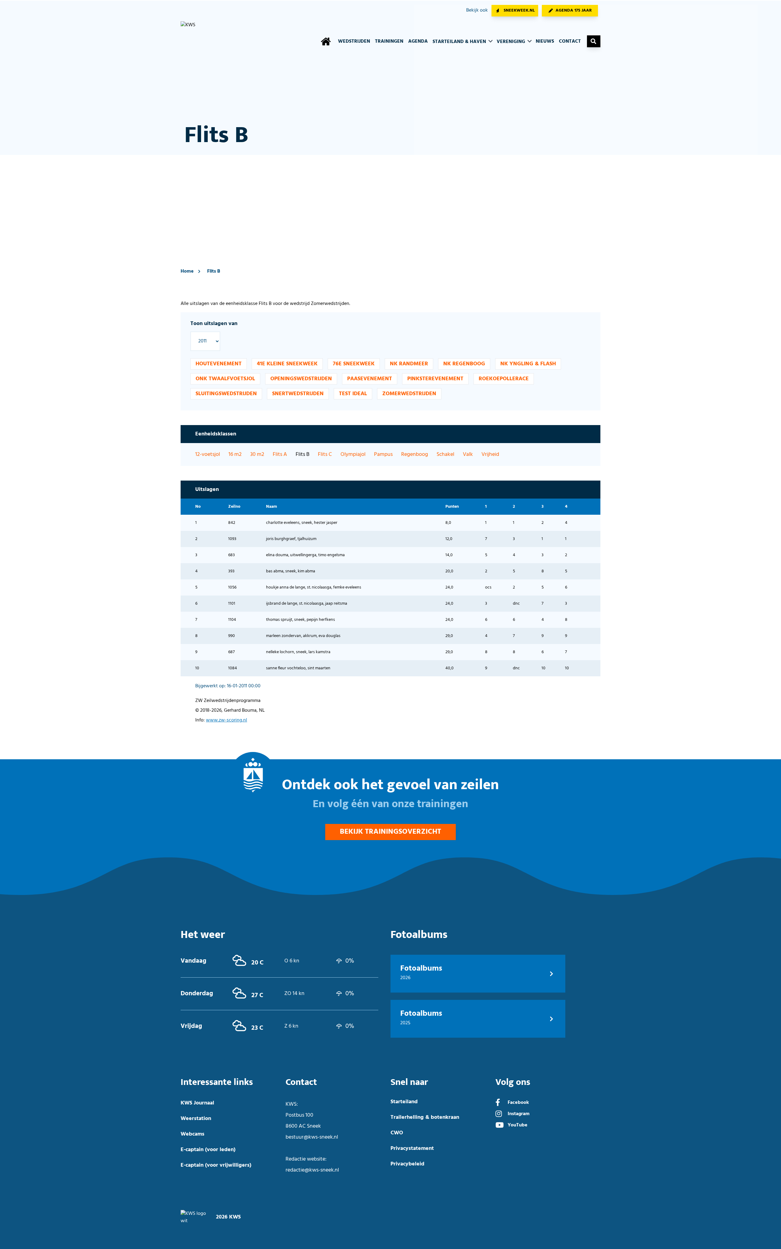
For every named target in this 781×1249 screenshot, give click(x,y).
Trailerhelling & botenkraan (424, 1117)
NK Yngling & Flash (528, 364)
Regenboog (414, 454)
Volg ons (512, 1082)
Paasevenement (369, 378)
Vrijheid (490, 454)
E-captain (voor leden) (208, 1149)
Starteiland (404, 1101)
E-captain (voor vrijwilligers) (216, 1165)
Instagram (519, 1114)
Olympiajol (352, 454)
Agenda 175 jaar (574, 10)
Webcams (192, 1134)
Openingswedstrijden (301, 378)
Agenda (418, 41)
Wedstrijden (354, 41)
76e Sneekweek (354, 364)
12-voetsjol (207, 454)
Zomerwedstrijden (409, 393)
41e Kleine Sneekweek (287, 364)
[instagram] (498, 1114)
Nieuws (545, 41)
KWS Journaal (197, 1103)
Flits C (325, 454)
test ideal (353, 393)
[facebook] (497, 1103)
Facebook (518, 1103)
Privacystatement (412, 1148)
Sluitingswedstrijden (226, 393)
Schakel (445, 454)
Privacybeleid (407, 1164)
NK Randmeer (409, 364)
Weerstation (196, 1118)
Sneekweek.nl (519, 10)
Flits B (213, 271)
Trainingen (389, 41)
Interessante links (217, 1082)
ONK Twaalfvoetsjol (225, 378)
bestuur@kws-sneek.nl (312, 1137)
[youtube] (499, 1126)
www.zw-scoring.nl (226, 720)
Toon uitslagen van (213, 324)
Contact (570, 41)
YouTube (517, 1125)
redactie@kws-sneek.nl (312, 1170)
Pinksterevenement (435, 378)
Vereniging (511, 42)
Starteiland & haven (460, 42)
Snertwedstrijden (298, 393)
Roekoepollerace (504, 378)
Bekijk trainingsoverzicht (390, 832)
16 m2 (235, 454)
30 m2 (257, 454)
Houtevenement (219, 364)
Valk (468, 454)
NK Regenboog (464, 364)
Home (187, 271)
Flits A (280, 454)
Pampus (383, 454)
